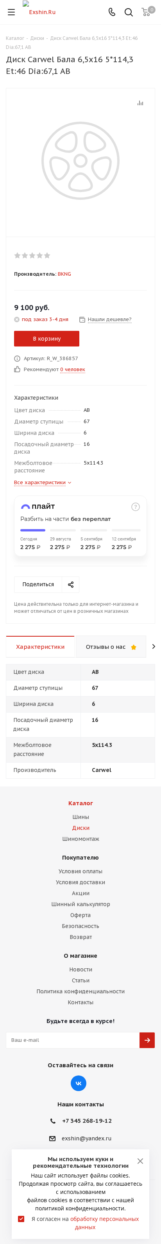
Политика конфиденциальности (80, 991)
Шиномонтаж (80, 838)
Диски (80, 827)
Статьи (80, 980)
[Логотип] (39, 11)
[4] (40, 255)
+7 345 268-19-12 (87, 1120)
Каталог (80, 803)
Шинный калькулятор (80, 904)
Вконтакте (78, 1083)
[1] (17, 255)
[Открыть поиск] (129, 13)
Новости (80, 969)
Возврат (81, 937)
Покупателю (80, 857)
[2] (25, 255)
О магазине (80, 955)
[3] (32, 255)
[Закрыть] (140, 1161)
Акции (80, 893)
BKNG (64, 274)
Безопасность (80, 926)
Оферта (80, 915)
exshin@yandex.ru (87, 1138)
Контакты (80, 1002)
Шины (80, 816)
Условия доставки (80, 882)
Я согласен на (85, 1223)
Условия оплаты (80, 871)
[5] (47, 255)
